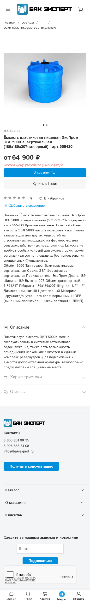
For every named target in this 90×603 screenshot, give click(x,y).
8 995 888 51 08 (16, 446)
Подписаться (40, 561)
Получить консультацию (31, 466)
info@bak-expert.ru (19, 451)
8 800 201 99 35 (16, 440)
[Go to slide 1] (43, 125)
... (43, 22)
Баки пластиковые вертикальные (30, 27)
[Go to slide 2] (47, 125)
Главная (9, 22)
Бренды (28, 22)
